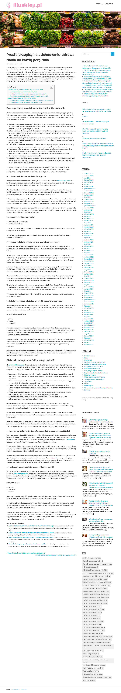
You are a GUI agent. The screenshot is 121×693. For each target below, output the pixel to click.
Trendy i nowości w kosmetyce (94, 379)
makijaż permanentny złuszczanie (93, 630)
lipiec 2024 (87, 212)
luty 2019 (87, 291)
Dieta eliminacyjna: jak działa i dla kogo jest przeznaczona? (26, 553)
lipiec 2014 (87, 338)
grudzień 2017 (89, 321)
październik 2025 (89, 188)
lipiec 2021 (87, 244)
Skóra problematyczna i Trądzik (94, 377)
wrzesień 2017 (89, 327)
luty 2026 (87, 184)
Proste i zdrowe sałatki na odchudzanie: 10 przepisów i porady (31, 526)
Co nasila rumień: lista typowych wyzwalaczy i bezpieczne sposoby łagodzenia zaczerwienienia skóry (100, 436)
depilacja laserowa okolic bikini (93, 561)
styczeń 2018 (88, 319)
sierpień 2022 (88, 235)
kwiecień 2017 (88, 336)
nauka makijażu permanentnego (93, 651)
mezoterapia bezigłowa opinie (92, 636)
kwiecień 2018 (88, 312)
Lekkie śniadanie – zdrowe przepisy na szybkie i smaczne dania (31, 532)
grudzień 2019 (89, 280)
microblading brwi (88, 639)
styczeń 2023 (88, 233)
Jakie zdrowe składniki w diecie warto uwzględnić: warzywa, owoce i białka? (32, 100)
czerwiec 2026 (88, 176)
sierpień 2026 (88, 174)
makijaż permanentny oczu (91, 618)
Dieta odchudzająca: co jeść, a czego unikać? (22, 98)
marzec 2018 (88, 314)
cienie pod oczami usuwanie (92, 558)
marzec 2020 (88, 274)
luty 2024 (87, 223)
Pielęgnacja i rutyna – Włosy (93, 371)
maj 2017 (87, 334)
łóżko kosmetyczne (89, 680)
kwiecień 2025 (88, 193)
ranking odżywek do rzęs (91, 654)
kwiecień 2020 (88, 272)
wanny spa (107, 677)
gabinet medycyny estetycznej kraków (95, 570)
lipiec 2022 (87, 238)
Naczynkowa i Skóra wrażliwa (93, 366)
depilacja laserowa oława (91, 564)
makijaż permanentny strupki (92, 624)
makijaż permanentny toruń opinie (94, 627)
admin (16, 64)
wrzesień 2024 (89, 208)
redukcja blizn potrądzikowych (92, 657)
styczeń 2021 (88, 255)
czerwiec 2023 (88, 229)
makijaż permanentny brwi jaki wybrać (95, 600)
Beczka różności (89, 356)
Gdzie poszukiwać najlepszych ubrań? (94, 138)
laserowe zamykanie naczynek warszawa (96, 597)
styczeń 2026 (88, 186)
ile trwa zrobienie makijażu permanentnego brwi (98, 573)
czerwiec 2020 (88, 267)
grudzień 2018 (89, 295)
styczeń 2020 (88, 278)
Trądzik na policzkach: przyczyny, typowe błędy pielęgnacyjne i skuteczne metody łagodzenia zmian (96, 72)
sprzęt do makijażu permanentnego (94, 665)
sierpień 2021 (88, 242)
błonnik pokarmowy (20, 473)
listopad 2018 (88, 297)
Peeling (84, 116)
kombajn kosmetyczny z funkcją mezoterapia (97, 582)
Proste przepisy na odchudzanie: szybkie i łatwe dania (26, 89)
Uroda (86, 383)
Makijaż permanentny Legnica (92, 612)
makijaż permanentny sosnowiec (93, 621)
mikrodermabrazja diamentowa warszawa (96, 642)
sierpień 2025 (88, 191)
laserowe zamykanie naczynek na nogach (96, 594)
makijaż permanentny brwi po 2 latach (95, 603)
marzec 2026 (88, 182)
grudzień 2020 (89, 257)
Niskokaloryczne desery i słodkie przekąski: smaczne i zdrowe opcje (30, 96)
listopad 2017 (88, 323)
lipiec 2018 (87, 306)
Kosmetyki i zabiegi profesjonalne (95, 364)
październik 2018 (89, 299)
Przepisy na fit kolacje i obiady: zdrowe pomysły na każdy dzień (29, 94)
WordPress (16, 689)
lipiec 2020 (87, 265)
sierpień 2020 (88, 263)
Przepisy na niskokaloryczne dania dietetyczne (24, 92)
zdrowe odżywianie (63, 181)
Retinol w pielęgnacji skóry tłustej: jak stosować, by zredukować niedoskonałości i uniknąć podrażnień (101, 485)
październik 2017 (89, 325)
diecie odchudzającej (16, 365)
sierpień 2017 (88, 329)
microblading (108, 636)
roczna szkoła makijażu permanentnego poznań (95, 661)
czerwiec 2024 (88, 214)
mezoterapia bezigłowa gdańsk (93, 633)
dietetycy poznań (106, 564)
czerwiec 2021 (88, 246)
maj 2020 (87, 270)
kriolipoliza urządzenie (103, 585)
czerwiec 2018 (88, 308)
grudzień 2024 (89, 201)
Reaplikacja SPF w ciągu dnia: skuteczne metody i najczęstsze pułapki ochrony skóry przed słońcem (101, 503)
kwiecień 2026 (88, 180)
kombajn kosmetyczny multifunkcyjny (95, 579)
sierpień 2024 (88, 210)
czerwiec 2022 (88, 240)
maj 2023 (87, 231)
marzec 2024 (88, 220)
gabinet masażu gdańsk (90, 567)
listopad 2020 (88, 259)
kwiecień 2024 (88, 218)
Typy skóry (88, 381)
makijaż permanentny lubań (91, 615)
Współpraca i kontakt (104, 4)
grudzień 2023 (89, 227)
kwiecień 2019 (88, 287)
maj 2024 (87, 216)
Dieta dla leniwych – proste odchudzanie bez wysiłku (27, 544)
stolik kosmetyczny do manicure (93, 668)
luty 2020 (87, 276)
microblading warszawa (103, 639)
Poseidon (24, 689)
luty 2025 (87, 197)
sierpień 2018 (88, 304)
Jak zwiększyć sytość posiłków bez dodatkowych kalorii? (27, 102)
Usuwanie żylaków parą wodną (92, 677)
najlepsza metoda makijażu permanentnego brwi (97, 647)
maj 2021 (87, 248)
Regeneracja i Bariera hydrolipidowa (96, 373)
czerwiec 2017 (88, 331)
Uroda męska (88, 385)
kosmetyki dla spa (88, 585)
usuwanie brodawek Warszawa (93, 674)
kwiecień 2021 (88, 250)
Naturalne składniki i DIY (92, 368)
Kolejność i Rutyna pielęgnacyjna (94, 362)
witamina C (71, 439)
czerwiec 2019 (88, 282)
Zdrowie (87, 390)
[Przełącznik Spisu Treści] (51, 87)
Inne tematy (88, 360)
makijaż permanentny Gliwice (92, 606)
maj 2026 (87, 178)
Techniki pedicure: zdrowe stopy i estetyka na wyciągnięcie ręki (55, 555)
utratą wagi (53, 458)
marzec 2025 (88, 195)
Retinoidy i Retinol (90, 375)
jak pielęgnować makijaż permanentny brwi (96, 576)
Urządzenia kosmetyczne (91, 671)
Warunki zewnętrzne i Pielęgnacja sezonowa (98, 388)
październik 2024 (89, 206)
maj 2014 (87, 342)
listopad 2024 (88, 203)
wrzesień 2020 (89, 261)
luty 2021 (87, 253)
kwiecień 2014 (88, 344)
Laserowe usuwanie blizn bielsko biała (95, 588)
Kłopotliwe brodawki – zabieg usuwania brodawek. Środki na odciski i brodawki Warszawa (95, 131)
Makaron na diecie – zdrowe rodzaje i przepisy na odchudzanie (31, 537)
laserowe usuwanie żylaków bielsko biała (96, 591)
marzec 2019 (88, 289)
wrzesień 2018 (89, 302)
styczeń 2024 (88, 225)
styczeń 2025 (88, 199)
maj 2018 (87, 310)
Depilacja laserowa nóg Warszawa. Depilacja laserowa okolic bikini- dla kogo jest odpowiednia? (96, 155)
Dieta (21, 64)
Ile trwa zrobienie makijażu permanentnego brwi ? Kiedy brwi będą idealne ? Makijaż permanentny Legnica (98, 146)
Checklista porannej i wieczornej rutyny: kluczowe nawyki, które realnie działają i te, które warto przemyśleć (101, 469)
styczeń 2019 (88, 293)
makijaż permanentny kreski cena (93, 609)
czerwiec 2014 (88, 340)
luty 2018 (87, 317)
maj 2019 (87, 285)
